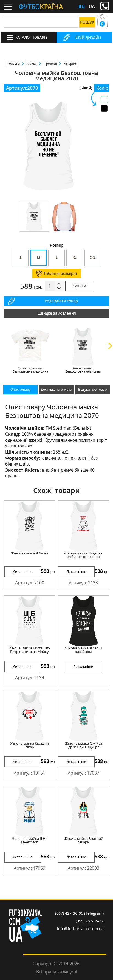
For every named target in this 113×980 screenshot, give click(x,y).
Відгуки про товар (92, 389)
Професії (50, 63)
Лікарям (70, 63)
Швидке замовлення (56, 313)
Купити (79, 285)
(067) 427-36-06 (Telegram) (79, 913)
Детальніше (22, 571)
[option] (30, 350)
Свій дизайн (88, 37)
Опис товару (20, 389)
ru (81, 7)
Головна (13, 63)
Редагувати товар (61, 300)
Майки (32, 63)
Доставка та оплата (56, 389)
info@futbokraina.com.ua (80, 928)
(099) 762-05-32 (90, 921)
